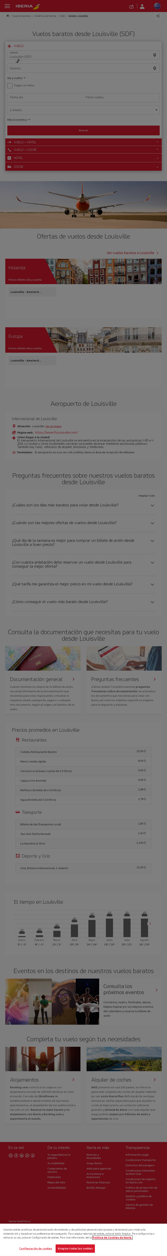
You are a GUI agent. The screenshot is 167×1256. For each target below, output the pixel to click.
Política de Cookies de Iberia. (112, 1237)
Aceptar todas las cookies (75, 1248)
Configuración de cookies (35, 1248)
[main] (83, 1240)
